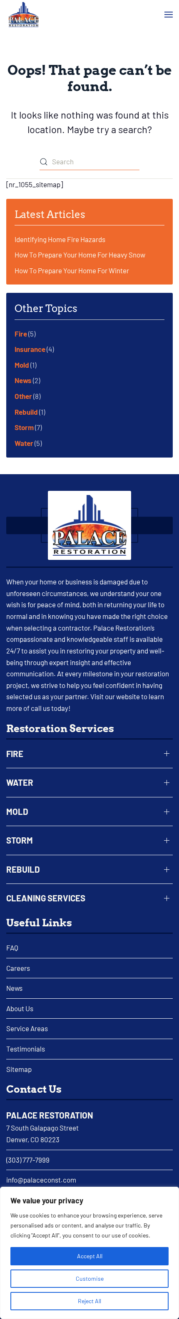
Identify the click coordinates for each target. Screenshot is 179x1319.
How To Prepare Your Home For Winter (72, 270)
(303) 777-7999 (28, 1160)
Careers (18, 968)
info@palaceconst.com (41, 1179)
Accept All (89, 1256)
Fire (21, 333)
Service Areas (27, 1028)
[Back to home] (23, 14)
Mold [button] (17, 812)
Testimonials (25, 1048)
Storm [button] (19, 840)
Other (23, 396)
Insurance (30, 349)
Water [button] (19, 782)
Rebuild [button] (23, 869)
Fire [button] (14, 754)
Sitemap (19, 1069)
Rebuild (26, 412)
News (23, 380)
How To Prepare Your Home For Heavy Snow (80, 254)
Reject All (89, 1300)
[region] (89, 1253)
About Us (19, 1008)
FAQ (12, 947)
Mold (22, 365)
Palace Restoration (49, 1115)
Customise (90, 1278)
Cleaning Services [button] (45, 898)
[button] (168, 14)
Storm (24, 427)
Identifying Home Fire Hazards (60, 239)
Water (24, 443)
